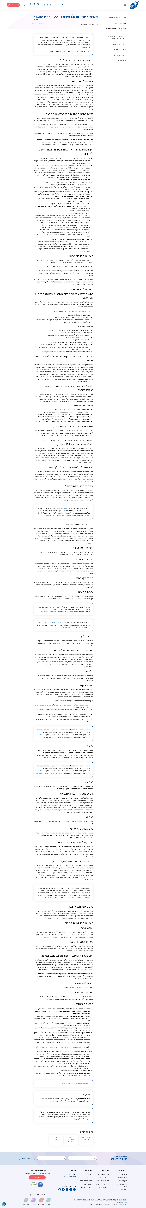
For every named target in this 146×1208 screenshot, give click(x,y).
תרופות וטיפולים (104, 1177)
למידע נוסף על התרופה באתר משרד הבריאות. (76, 1084)
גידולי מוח (124, 1190)
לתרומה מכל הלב (14, 5)
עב (25, 5)
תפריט (122, 5)
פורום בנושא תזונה (65, 515)
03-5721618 (45, 612)
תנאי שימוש (76, 1200)
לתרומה (37, 1177)
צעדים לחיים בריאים (56, 607)
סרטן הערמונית (122, 1181)
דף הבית (96, 14)
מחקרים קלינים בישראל (102, 1184)
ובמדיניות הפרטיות (123, 1202)
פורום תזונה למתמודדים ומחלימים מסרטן (49, 773)
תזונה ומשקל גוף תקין (86, 1181)
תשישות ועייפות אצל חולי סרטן (57, 622)
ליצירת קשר (59, 5)
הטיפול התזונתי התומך (63, 508)
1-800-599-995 (47, 5)
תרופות (90, 14)
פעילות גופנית (88, 1184)
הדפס (33, 24)
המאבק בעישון (88, 1174)
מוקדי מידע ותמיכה (103, 1174)
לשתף (40, 24)
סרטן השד (124, 1174)
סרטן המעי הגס (122, 1177)
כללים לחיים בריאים (86, 1188)
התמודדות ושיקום (104, 1188)
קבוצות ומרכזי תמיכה (103, 1181)
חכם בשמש (89, 1177)
